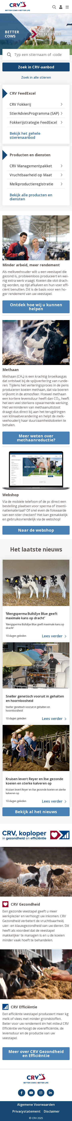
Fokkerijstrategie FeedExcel (33, 122)
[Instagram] (40, 1092)
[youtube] (31, 1092)
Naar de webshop (36, 530)
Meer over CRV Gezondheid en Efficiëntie (36, 1053)
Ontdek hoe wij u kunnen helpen (36, 306)
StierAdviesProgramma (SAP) (34, 113)
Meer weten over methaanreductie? (36, 438)
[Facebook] (21, 1092)
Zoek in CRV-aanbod (36, 67)
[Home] (18, 6)
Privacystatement (26, 1111)
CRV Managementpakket (31, 165)
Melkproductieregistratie (31, 183)
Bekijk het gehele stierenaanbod (25, 135)
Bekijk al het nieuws (36, 811)
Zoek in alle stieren (36, 77)
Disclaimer (52, 1111)
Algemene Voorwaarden (36, 1104)
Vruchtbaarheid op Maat (31, 174)
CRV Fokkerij (20, 104)
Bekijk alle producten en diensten (31, 197)
